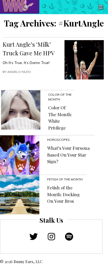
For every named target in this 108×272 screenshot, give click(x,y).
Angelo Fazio (19, 72)
